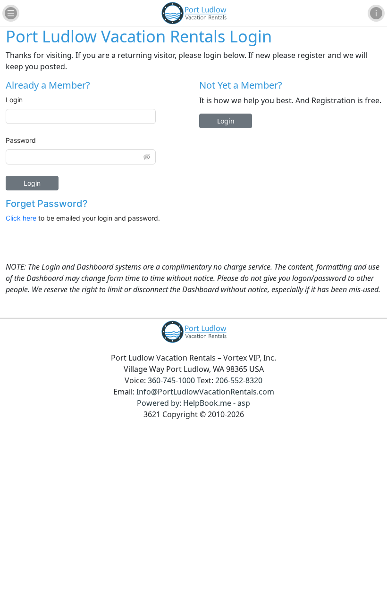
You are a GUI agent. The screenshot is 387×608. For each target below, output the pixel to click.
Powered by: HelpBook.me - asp (193, 403)
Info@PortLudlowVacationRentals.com (205, 391)
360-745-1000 (171, 380)
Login (14, 100)
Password (21, 140)
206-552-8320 (238, 380)
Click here (21, 218)
